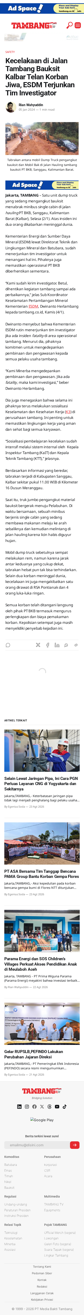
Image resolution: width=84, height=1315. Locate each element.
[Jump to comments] (8, 645)
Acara (48, 1176)
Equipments (52, 1210)
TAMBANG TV (54, 1204)
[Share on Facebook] (47, 645)
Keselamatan (13, 1238)
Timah (8, 1176)
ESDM (33, 306)
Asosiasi (10, 1249)
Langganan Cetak (42, 1293)
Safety (10, 52)
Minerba (10, 1244)
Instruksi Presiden (16, 1215)
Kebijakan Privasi (42, 1299)
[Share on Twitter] (38, 645)
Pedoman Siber (42, 1273)
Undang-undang (15, 1204)
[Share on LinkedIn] (57, 645)
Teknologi (10, 1232)
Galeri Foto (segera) (57, 1244)
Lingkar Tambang (56, 1255)
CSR (47, 1170)
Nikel (7, 1182)
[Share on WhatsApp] (66, 645)
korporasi (50, 1164)
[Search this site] (69, 25)
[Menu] (77, 25)
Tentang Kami (42, 1266)
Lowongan (51, 1238)
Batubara (10, 1164)
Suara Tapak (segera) (59, 1249)
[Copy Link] (76, 645)
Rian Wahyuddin (31, 105)
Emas (8, 1170)
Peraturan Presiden (17, 1210)
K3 (68, 411)
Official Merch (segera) (60, 1232)
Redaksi (42, 1286)
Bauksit (9, 1187)
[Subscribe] (74, 1145)
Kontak (42, 1280)
